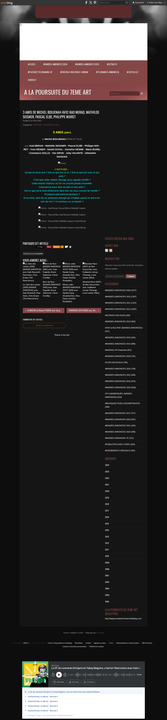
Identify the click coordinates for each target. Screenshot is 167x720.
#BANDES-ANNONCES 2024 (55, 64)
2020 (107, 491)
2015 (107, 523)
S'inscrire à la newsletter (33, 254)
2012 (107, 542)
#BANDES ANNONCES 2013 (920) (120, 321)
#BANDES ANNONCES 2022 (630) (120, 375)
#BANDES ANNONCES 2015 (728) (120, 369)
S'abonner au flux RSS (110, 250)
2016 (107, 517)
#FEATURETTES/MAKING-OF (40, 72)
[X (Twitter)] (90, 2)
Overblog (100, 633)
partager (75, 682)
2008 (107, 569)
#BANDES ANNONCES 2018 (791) (120, 356)
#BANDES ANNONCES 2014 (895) (120, 344)
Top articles (79, 643)
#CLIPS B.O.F (133, 72)
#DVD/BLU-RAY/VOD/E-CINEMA (74, 72)
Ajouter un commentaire (44, 325)
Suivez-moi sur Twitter (106, 250)
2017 (107, 510)
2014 (107, 530)
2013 (107, 536)
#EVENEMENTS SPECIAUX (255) (120, 450)
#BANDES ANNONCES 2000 (46, 125)
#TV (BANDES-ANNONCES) (107, 72)
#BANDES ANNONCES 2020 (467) (120, 419)
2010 (107, 556)
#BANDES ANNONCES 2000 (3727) (120, 290)
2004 (107, 588)
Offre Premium (147, 643)
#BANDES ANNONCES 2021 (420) (120, 425)
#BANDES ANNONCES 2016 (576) (120, 381)
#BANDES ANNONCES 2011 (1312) (120, 303)
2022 (107, 478)
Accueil (31, 64)
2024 (107, 465)
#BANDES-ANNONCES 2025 (87, 64)
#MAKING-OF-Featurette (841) (118, 350)
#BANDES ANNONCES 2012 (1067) (120, 309)
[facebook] (86, 2)
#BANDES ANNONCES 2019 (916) (120, 337)
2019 (107, 497)
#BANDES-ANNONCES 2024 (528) (120, 387)
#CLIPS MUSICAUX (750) (116, 362)
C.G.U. (111, 643)
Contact (32, 80)
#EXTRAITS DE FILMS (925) (117, 315)
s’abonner (60, 682)
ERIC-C (26, 643)
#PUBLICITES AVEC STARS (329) (120, 444)
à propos (90, 682)
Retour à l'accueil (62, 335)
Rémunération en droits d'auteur (127, 643)
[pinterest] (95, 2)
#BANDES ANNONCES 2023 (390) (120, 432)
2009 (107, 562)
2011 (107, 549)
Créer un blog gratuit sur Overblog (60, 643)
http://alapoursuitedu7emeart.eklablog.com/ (123, 618)
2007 (107, 575)
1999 (107, 601)
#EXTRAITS (112, 64)
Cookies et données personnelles (75, 647)
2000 (107, 595)
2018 (107, 504)
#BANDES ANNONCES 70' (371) (119, 438)
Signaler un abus (100, 643)
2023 (107, 471)
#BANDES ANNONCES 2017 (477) (120, 413)
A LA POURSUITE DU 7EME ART (57, 91)
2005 (107, 581)
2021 (107, 484)
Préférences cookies (96, 647)
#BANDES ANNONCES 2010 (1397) (120, 296)
